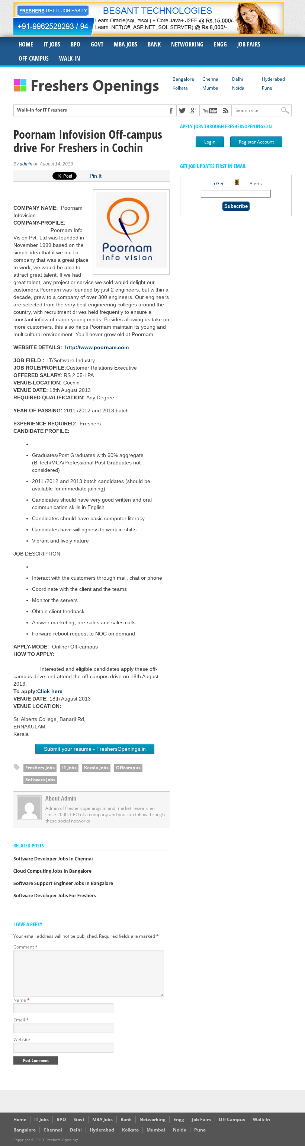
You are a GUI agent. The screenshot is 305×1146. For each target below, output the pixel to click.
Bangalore (183, 79)
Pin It (96, 176)
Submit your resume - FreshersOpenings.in (95, 749)
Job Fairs (248, 44)
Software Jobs (40, 779)
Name (21, 1000)
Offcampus (128, 767)
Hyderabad (273, 79)
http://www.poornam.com (97, 347)
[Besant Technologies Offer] (148, 33)
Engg (220, 44)
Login (209, 142)
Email (21, 1020)
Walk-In (69, 58)
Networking (187, 44)
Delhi (237, 79)
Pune (267, 88)
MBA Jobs (125, 44)
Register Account (256, 142)
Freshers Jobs (40, 767)
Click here (49, 691)
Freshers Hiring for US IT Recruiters (55, 111)
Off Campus (34, 58)
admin (26, 164)
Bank (154, 44)
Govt (97, 44)
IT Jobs (52, 44)
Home (26, 44)
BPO (75, 44)
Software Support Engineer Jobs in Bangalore (63, 883)
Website (21, 1039)
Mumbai (210, 88)
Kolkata (180, 88)
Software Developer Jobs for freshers (54, 896)
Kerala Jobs (96, 767)
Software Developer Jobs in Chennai (53, 859)
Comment (25, 947)
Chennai (210, 79)
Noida (238, 88)
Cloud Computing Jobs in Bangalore (52, 871)
